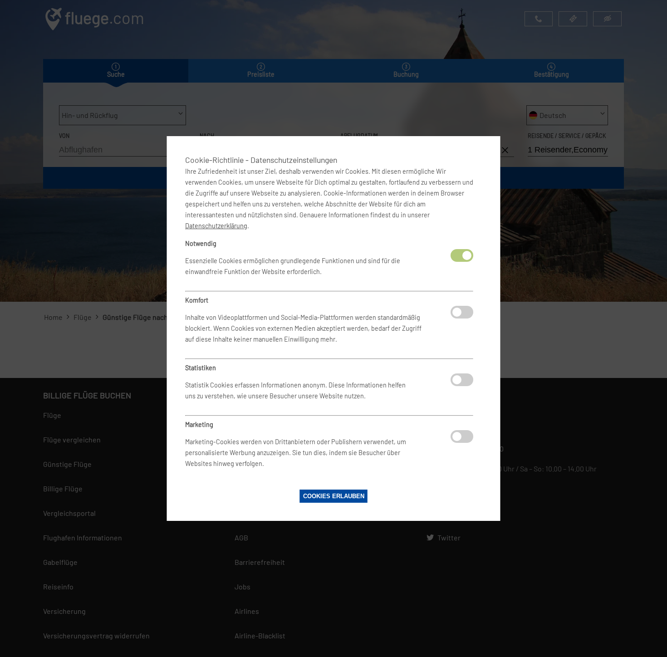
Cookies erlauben (333, 496)
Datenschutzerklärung (216, 226)
